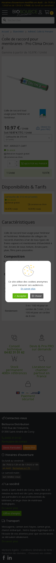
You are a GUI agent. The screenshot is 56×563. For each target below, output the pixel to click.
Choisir (38, 295)
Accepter (21, 295)
